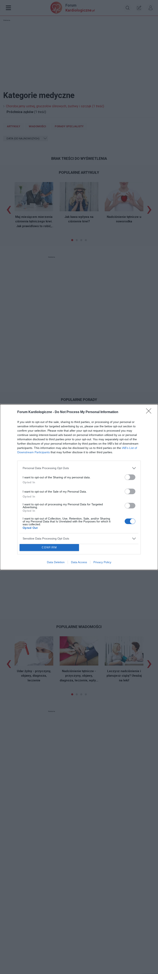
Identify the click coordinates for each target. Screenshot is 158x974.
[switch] (130, 477)
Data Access (79, 562)
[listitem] (79, 468)
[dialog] (79, 487)
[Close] (150, 412)
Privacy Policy (102, 562)
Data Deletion (56, 562)
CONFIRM (49, 547)
